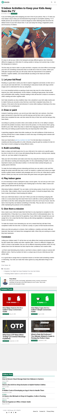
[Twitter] (11, 412)
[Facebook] (9, 412)
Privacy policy (50, 411)
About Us (35, 411)
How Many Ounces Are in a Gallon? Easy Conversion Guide (12, 310)
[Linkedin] (6, 412)
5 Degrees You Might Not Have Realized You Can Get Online (22, 271)
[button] (51, 2)
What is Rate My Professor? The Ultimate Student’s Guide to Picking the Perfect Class (42, 336)
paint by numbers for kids (22, 140)
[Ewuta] (5, 2)
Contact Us (42, 411)
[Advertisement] (28, 357)
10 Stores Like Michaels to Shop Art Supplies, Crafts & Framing (24, 396)
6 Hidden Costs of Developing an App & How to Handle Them (23, 390)
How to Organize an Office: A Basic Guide (16, 402)
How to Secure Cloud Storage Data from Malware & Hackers (23, 379)
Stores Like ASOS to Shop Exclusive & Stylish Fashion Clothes (23, 385)
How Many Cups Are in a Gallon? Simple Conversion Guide (41, 310)
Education (7, 269)
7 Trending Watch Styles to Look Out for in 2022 (18, 273)
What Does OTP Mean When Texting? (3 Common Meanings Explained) (14, 337)
